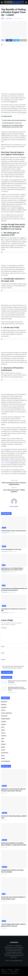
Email (3, 653)
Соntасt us (10, 969)
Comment (4, 627)
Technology (4, 752)
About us (3, 969)
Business (3, 704)
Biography (4, 701)
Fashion (3, 721)
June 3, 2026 (4, 928)
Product (3, 744)
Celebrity (4, 707)
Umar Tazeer (9, 18)
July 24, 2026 (4, 820)
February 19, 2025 (12, 551)
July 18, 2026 (4, 847)
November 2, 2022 (18, 18)
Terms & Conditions (14, 971)
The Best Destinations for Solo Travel (12, 123)
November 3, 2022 (12, 684)
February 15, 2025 (12, 571)
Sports (3, 750)
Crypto (3, 710)
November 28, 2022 (13, 692)
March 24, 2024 (12, 612)
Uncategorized (5, 761)
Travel (6, 6)
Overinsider (6, 973)
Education (4, 716)
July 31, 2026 (4, 793)
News (3, 565)
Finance (3, 724)
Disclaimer (17, 969)
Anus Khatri (4, 532)
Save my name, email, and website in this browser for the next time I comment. (13, 667)
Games (3, 730)
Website (3, 659)
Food (2, 727)
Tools (3, 755)
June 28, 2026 (4, 901)
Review (3, 747)
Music (3, 738)
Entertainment (5, 718)
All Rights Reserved (14, 973)
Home (2, 6)
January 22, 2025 (12, 592)
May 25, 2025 (11, 532)
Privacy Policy (4, 971)
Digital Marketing (6, 713)
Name (3, 646)
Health (3, 733)
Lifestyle (3, 735)
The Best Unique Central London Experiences (14, 120)
